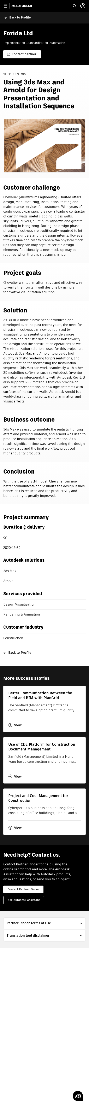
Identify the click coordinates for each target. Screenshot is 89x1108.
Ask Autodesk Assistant (24, 900)
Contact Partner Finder (23, 889)
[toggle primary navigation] (8, 6)
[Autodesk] (22, 5)
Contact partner (24, 54)
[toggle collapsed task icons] (66, 6)
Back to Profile (19, 652)
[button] (44, 923)
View (18, 725)
